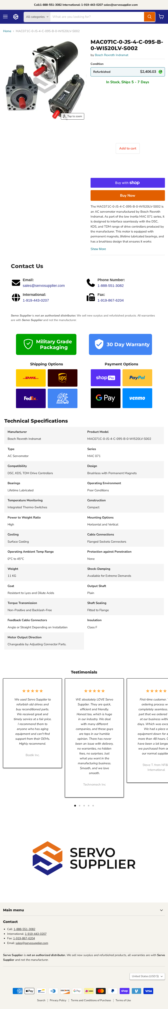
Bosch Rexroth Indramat (111, 55)
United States (145, 976)
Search (41, 1000)
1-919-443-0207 (36, 300)
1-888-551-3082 (111, 286)
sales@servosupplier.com (44, 286)
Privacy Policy (58, 1000)
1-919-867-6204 (111, 300)
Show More (98, 249)
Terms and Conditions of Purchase (91, 1000)
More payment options (128, 195)
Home (7, 31)
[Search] (149, 16)
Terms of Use (123, 1000)
